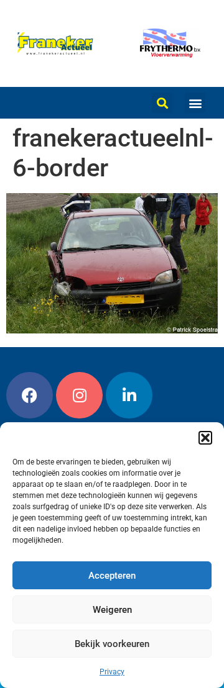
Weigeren (112, 609)
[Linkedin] (129, 395)
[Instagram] (79, 395)
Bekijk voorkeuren (112, 644)
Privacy (112, 672)
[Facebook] (29, 395)
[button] (205, 438)
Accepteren (112, 575)
